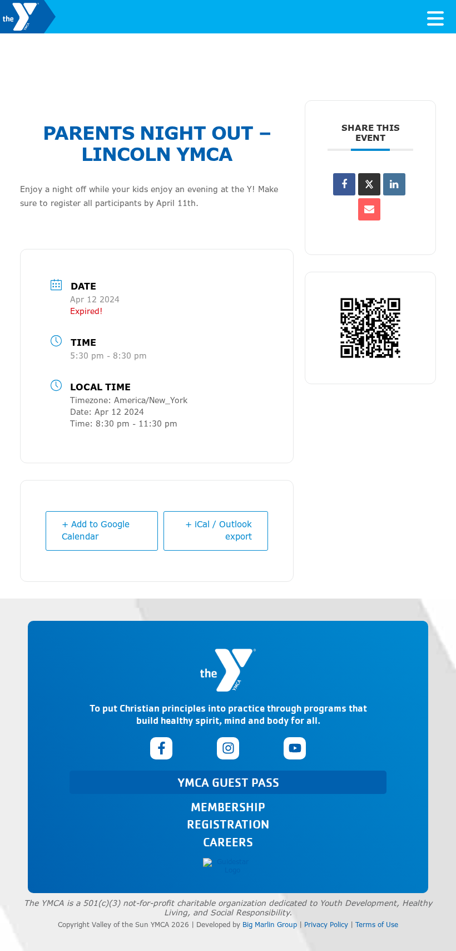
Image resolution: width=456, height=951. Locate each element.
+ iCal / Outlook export (218, 530)
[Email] (369, 209)
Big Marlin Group (269, 924)
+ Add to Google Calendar (96, 530)
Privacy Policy (326, 924)
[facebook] (161, 748)
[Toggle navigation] (435, 16)
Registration (228, 823)
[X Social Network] (369, 184)
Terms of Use (376, 924)
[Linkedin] (394, 184)
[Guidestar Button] (228, 866)
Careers (228, 841)
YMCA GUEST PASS (228, 782)
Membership (228, 806)
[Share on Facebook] (344, 184)
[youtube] (294, 748)
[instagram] (228, 748)
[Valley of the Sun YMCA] (28, 16)
